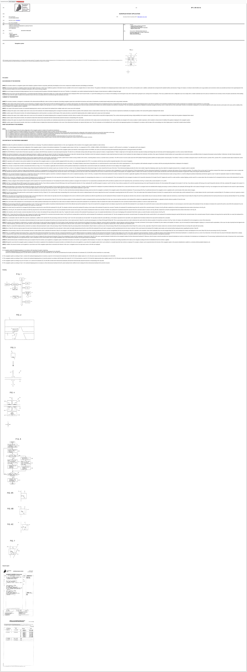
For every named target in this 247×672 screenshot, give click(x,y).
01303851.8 (18, 20)
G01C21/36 (140, 16)
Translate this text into (4, 1)
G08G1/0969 (144, 16)
